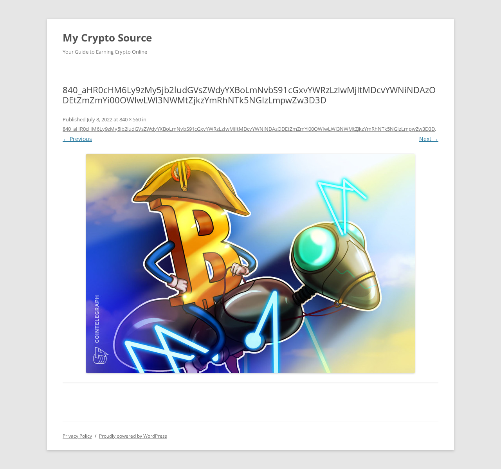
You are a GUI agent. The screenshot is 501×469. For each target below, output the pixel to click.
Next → (428, 139)
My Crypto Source (107, 38)
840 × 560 (130, 119)
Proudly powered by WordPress (133, 436)
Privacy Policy (77, 436)
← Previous (77, 139)
